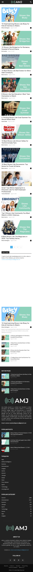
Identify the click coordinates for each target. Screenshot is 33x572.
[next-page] (21, 247)
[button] (2, 2)
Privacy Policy (25, 566)
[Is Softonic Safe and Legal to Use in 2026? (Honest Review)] (5, 442)
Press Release (5, 482)
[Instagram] (14, 560)
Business (4, 464)
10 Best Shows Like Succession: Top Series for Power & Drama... (15, 165)
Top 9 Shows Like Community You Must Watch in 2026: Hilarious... (16, 214)
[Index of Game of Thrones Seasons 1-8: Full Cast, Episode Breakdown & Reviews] (5, 434)
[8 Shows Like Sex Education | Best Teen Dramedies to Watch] (16, 85)
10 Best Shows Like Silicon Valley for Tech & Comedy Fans (15, 142)
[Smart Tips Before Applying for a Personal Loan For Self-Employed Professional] (16, 178)
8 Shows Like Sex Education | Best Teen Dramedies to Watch (16, 95)
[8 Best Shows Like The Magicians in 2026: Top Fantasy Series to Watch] (16, 227)
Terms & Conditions (13, 567)
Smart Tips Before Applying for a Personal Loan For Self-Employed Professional (13, 190)
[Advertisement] (16, 284)
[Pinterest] (18, 560)
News (3, 480)
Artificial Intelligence (6, 461)
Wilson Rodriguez (6, 27)
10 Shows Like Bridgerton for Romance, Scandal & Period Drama (16, 48)
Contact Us (12, 566)
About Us (6, 566)
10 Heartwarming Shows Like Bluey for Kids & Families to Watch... (15, 25)
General (3, 473)
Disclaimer (18, 566)
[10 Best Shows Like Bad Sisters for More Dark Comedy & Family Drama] (16, 61)
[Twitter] (22, 560)
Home (3, 5)
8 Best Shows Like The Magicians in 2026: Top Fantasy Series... (14, 237)
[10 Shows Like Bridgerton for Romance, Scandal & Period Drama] (16, 38)
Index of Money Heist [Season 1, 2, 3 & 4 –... (20, 447)
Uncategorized (5, 489)
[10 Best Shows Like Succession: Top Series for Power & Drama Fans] (16, 155)
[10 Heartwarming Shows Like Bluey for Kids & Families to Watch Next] (16, 14)
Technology (4, 487)
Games (3, 471)
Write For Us (21, 567)
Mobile (3, 477)
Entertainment (5, 466)
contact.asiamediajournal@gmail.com (11, 259)
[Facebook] (10, 560)
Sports (3, 484)
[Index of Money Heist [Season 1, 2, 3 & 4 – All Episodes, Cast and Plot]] (5, 449)
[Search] (31, 2)
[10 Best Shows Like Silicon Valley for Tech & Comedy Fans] (16, 132)
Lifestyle (4, 475)
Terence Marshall (6, 193)
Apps (3, 459)
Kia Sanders (4, 51)
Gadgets (4, 468)
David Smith (4, 121)
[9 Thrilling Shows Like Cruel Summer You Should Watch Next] (16, 108)
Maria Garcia (5, 74)
